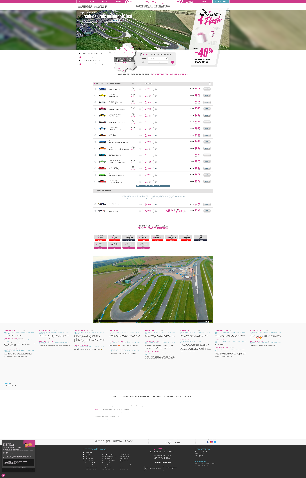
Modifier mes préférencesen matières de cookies (171, 468)
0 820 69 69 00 (202, 462)
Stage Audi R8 (105, 465)
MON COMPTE (222, 1)
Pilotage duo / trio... (124, 461)
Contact (205, 1)
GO (172, 62)
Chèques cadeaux (124, 463)
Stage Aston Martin (107, 463)
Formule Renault (124, 469)
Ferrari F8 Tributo (89, 458)
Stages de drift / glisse (107, 454)
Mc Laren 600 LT (89, 454)
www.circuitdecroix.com (110, 420)
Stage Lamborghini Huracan (92, 465)
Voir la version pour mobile (155, 468)
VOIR (206, 89)
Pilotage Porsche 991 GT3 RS (109, 456)
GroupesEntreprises (190, 1)
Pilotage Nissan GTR (107, 467)
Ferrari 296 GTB (89, 456)
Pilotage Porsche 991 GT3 (108, 461)
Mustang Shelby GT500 (108, 469)
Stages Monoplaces (124, 454)
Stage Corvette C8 (124, 456)
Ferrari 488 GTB (89, 461)
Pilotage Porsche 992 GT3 (108, 458)
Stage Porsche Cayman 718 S (92, 469)
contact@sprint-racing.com (202, 457)
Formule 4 (122, 467)
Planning (119, 1)
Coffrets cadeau (89, 452)
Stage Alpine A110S (124, 458)
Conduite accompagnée (125, 465)
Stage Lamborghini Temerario (92, 463)
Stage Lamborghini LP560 (91, 467)
